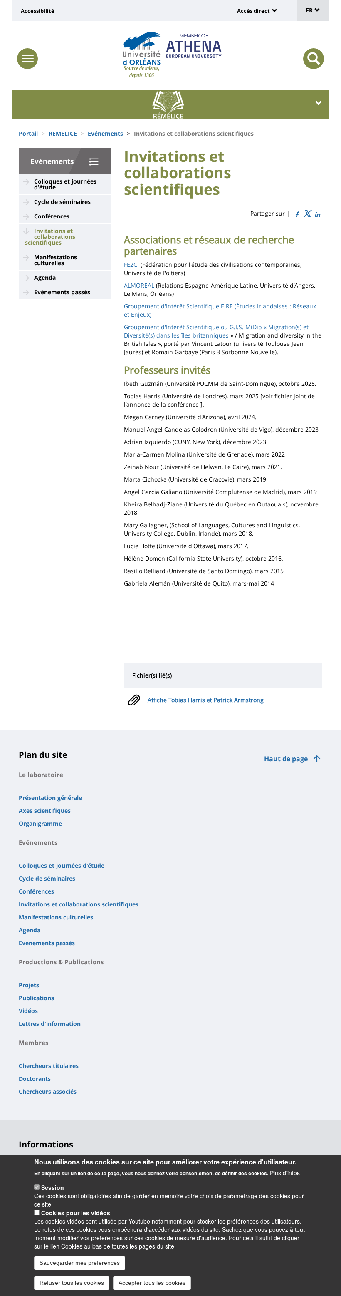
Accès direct (253, 11)
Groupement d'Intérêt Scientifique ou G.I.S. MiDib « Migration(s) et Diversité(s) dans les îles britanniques (216, 331)
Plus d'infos (285, 1173)
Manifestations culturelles (55, 260)
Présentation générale (50, 798)
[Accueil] (142, 48)
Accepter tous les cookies (152, 1282)
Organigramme (40, 823)
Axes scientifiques (45, 810)
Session (52, 1187)
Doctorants (35, 1078)
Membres (33, 1042)
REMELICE (63, 133)
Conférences (51, 216)
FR (310, 10)
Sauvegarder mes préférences (80, 1262)
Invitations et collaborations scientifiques (50, 236)
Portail (28, 133)
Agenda (45, 277)
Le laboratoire (41, 774)
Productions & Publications (61, 962)
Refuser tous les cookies (72, 1282)
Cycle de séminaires (62, 202)
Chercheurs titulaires (49, 1066)
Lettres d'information (50, 1024)
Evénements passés (62, 292)
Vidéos (28, 1011)
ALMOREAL (139, 285)
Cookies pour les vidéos (75, 1213)
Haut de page (286, 758)
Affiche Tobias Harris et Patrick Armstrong (206, 700)
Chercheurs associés (48, 1091)
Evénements (105, 133)
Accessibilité (37, 11)
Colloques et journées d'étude (65, 184)
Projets (29, 985)
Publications (36, 998)
